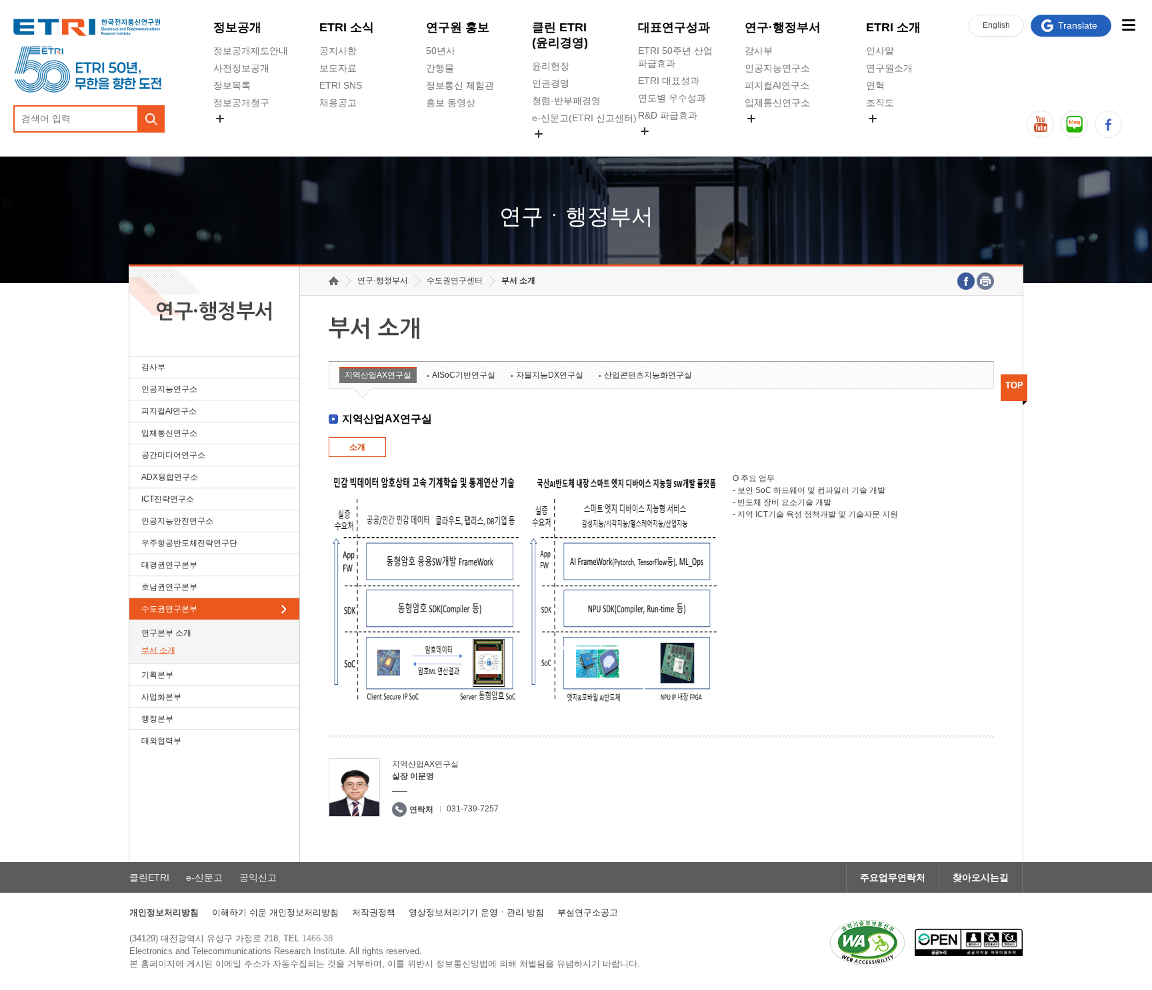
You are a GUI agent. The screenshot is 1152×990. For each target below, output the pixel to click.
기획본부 (157, 675)
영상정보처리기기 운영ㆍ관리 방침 (476, 912)
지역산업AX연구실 (378, 375)
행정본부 (157, 719)
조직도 (880, 102)
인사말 (880, 50)
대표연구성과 (674, 27)
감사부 (759, 50)
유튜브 (1040, 124)
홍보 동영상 (450, 102)
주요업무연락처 (892, 877)
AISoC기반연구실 (463, 375)
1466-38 (317, 938)
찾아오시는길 (981, 877)
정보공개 (237, 27)
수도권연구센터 (455, 280)
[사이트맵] (1128, 25)
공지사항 (338, 50)
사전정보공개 (241, 68)
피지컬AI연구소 (777, 85)
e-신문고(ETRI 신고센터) (584, 118)
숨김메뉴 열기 (220, 118)
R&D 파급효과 (667, 115)
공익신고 (550, 149)
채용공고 (338, 102)
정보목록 (232, 85)
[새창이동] (867, 942)
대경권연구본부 (169, 565)
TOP (1014, 385)
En (996, 25)
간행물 (440, 68)
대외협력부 (161, 740)
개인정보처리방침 (164, 912)
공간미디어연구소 (782, 134)
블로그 (1074, 124)
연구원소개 (889, 68)
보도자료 (338, 68)
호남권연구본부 (169, 587)
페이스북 (1108, 124)
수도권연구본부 (169, 609)
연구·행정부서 (783, 27)
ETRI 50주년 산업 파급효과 (675, 57)
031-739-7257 (473, 808)
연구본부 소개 (166, 633)
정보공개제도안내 (250, 50)
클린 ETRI (560, 35)
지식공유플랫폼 (670, 146)
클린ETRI (149, 877)
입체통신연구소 (777, 102)
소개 (357, 447)
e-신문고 (204, 877)
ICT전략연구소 (167, 499)
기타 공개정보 (895, 134)
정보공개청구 (241, 102)
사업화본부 (161, 697)
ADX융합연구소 (169, 477)
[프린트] (985, 281)
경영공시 (232, 134)
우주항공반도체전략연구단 (189, 543)
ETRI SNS (340, 85)
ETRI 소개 (893, 27)
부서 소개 (158, 650)
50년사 (440, 50)
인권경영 (550, 83)
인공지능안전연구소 (177, 521)
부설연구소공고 (587, 912)
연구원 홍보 (457, 27)
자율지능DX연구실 (549, 375)
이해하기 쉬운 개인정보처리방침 (275, 912)
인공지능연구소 (777, 68)
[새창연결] (966, 281)
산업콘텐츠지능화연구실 (648, 375)
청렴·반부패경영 (566, 100)
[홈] (334, 280)
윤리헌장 (550, 66)
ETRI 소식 (346, 27)
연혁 (875, 85)
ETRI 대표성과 (668, 80)
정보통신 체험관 (460, 85)
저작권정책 (373, 912)
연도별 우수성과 (672, 98)
